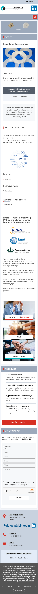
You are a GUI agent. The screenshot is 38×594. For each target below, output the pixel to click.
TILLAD (10, 586)
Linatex (12, 8)
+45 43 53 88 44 (16, 536)
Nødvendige (27, 586)
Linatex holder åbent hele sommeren (19, 385)
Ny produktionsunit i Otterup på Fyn (19, 396)
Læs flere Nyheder (18, 422)
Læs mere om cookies (26, 581)
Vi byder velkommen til (14, 375)
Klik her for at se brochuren (19, 558)
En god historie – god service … (17, 406)
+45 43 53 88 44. (25, 439)
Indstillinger (19, 590)
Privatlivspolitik (10, 482)
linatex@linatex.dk (16, 545)
